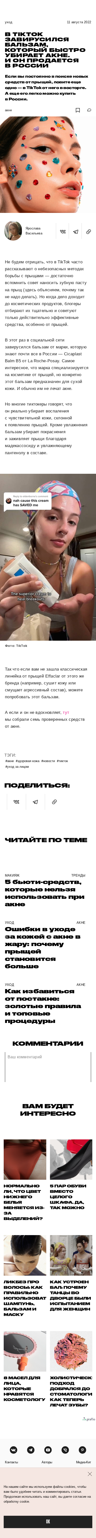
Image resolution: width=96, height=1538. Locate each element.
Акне (8, 110)
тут (66, 712)
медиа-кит (83, 1462)
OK (48, 1521)
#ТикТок (62, 760)
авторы (47, 1462)
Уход (8, 22)
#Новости (48, 760)
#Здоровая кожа (27, 760)
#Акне (9, 760)
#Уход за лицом (17, 766)
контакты (11, 1462)
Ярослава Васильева (34, 230)
